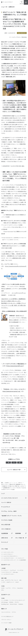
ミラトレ (14, 588)
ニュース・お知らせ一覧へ (14, 469)
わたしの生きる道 (5, 524)
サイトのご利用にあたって (7, 616)
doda (2, 580)
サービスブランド (5, 507)
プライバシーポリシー (6, 619)
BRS (20, 580)
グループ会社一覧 (19, 538)
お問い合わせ (4, 538)
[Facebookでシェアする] (8, 463)
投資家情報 (18, 533)
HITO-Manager (4, 602)
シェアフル (8, 588)
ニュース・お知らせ (6, 502)
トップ (3, 493)
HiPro (2, 590)
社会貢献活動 (4, 533)
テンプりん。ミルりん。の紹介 (9, 511)
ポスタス (17, 602)
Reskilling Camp (5, 604)
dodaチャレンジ (10, 582)
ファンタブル (20, 570)
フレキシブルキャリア (6, 572)
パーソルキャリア (20, 558)
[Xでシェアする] (14, 463)
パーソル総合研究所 (21, 560)
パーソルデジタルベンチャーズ (8, 560)
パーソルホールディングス (7, 552)
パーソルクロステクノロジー (7, 558)
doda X (17, 582)
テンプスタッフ (4, 570)
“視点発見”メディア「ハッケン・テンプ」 (11, 515)
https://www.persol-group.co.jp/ (11, 391)
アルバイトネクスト (5, 612)
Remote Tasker (13, 604)
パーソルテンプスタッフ (6, 554)
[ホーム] (2, 482)
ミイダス (3, 582)
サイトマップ (4, 542)
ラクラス (14, 612)
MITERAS (11, 602)
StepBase (20, 604)
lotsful (2, 588)
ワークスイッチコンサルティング (17, 600)
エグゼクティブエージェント (11, 580)
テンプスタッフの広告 (6, 520)
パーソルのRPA (4, 600)
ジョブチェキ (13, 570)
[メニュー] (26, 2)
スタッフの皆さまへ (6, 529)
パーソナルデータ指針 (6, 622)
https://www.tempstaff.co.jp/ (15, 366)
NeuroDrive (20, 588)
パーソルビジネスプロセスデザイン (9, 556)
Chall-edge (15, 572)
